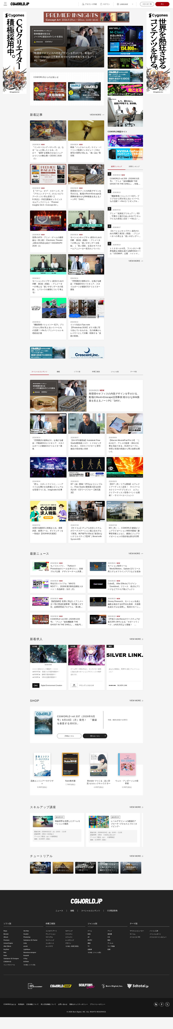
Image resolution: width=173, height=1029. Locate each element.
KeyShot (6, 949)
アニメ (110, 931)
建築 (89, 943)
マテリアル (49, 937)
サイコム (132, 934)
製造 (109, 940)
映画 (89, 934)
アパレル (110, 943)
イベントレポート (155, 934)
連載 (72, 911)
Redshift (26, 955)
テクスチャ (68, 934)
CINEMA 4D (7, 961)
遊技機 (110, 934)
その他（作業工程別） (72, 946)
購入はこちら (95, 736)
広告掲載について (32, 1004)
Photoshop (26, 937)
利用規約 (21, 1004)
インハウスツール (9, 965)
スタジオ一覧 (147, 4)
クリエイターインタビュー (158, 937)
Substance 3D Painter (30, 940)
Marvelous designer (29, 952)
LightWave (26, 949)
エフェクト (68, 937)
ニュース (59, 911)
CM (109, 937)
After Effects (7, 946)
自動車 (90, 949)
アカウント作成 (91, 4)
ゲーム (90, 931)
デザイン (68, 943)
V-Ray (25, 958)
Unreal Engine (8, 943)
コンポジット (50, 943)
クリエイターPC (135, 937)
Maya (5, 931)
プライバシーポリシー (97, 1004)
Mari (5, 952)
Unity (25, 943)
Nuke (5, 955)
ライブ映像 (111, 946)
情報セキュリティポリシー (78, 1004)
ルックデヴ (49, 946)
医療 (109, 949)
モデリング (68, 931)
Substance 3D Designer (11, 958)
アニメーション (51, 934)
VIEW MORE (95, 115)
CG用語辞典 (112, 911)
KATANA (26, 961)
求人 (162, 4)
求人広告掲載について (48, 1004)
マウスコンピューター (137, 931)
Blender (6, 934)
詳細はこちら (69, 736)
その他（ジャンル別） (95, 952)
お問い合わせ (62, 1004)
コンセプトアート (51, 931)
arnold (25, 946)
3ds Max (26, 931)
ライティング (50, 940)
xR (88, 937)
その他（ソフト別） (29, 965)
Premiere (6, 940)
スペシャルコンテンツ (90, 911)
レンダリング (69, 940)
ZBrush (6, 937)
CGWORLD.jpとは (10, 1004)
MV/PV (90, 940)
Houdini (25, 934)
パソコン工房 (154, 931)
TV (88, 946)
